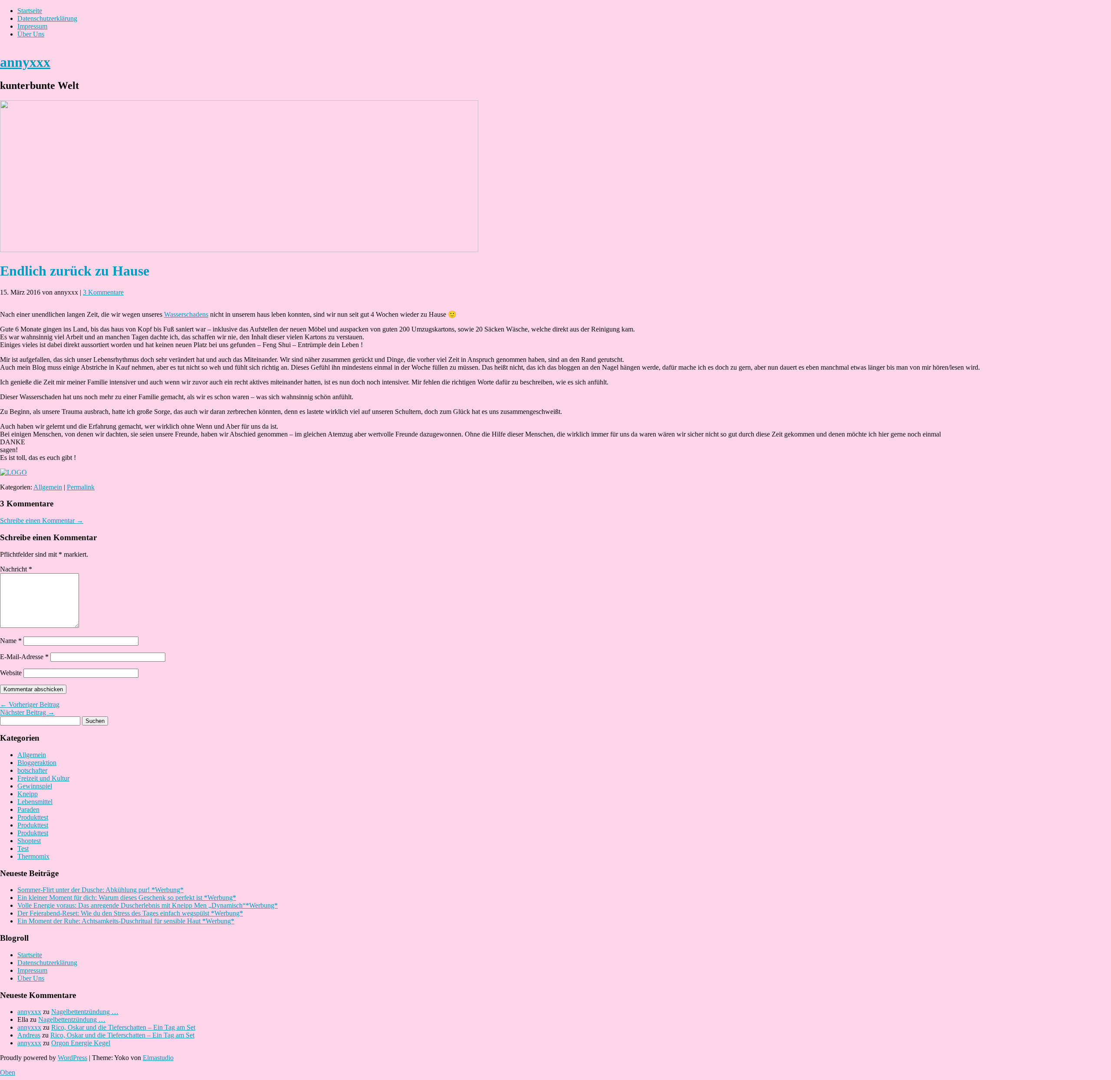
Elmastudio (158, 1057)
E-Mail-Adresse (24, 656)
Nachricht (16, 569)
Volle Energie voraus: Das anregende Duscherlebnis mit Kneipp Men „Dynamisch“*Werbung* (147, 905)
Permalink (81, 487)
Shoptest (29, 840)
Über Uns (30, 34)
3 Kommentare (103, 292)
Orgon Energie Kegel (80, 1043)
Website (11, 672)
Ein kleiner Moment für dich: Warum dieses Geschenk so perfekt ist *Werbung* (126, 897)
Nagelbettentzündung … (84, 1011)
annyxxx (25, 62)
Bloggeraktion (36, 762)
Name (11, 640)
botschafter (32, 770)
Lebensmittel (35, 801)
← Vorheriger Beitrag (29, 704)
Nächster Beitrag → (27, 712)
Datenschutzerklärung (47, 18)
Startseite (29, 10)
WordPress (72, 1057)
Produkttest (32, 817)
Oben (7, 1072)
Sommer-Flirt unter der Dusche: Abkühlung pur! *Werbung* (100, 889)
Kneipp (27, 794)
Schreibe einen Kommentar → (41, 520)
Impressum (32, 26)
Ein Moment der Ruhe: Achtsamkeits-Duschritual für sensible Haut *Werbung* (125, 921)
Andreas (28, 1035)
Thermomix (33, 856)
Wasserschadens (186, 314)
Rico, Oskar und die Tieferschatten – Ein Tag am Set (123, 1027)
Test (23, 848)
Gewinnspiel (34, 786)
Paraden (28, 809)
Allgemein (47, 487)
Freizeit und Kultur (43, 778)
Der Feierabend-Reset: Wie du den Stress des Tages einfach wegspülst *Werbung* (130, 913)
